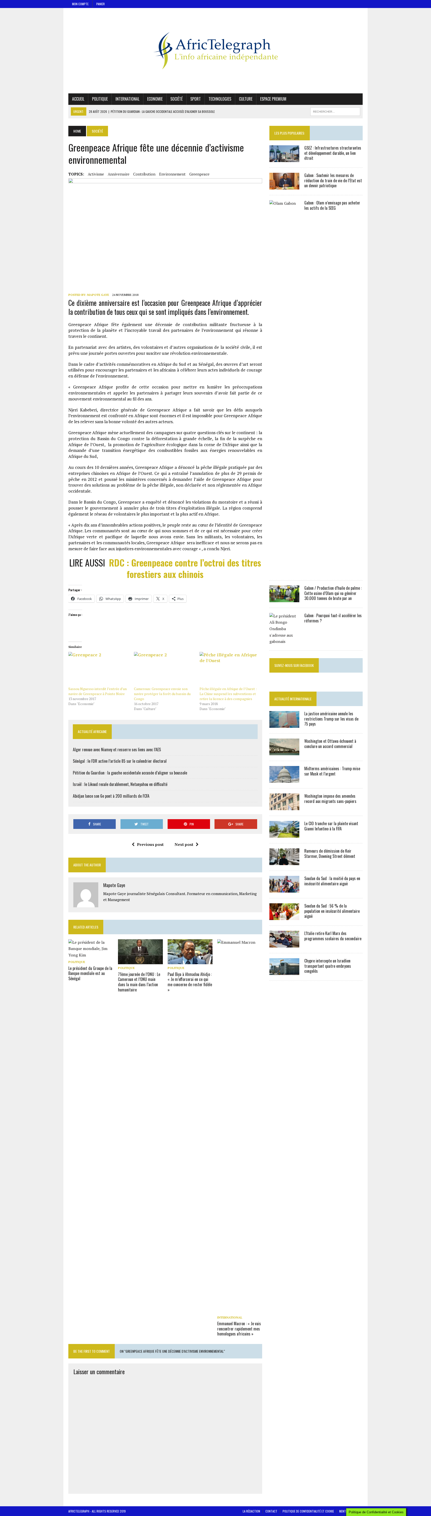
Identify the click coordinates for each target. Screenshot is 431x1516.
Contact (271, 1511)
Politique (100, 99)
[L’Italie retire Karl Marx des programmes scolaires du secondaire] (284, 944)
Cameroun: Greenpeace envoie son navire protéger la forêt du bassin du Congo (162, 693)
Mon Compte (80, 4)
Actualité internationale (293, 698)
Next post (184, 844)
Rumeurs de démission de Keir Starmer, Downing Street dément (329, 853)
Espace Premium (273, 99)
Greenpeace (199, 174)
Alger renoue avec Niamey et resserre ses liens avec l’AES (117, 750)
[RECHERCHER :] (335, 111)
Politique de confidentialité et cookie (308, 1511)
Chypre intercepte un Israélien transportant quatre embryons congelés (327, 966)
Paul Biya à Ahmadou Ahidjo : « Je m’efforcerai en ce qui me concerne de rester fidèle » (190, 982)
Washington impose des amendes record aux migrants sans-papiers (330, 798)
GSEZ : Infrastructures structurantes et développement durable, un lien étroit (332, 153)
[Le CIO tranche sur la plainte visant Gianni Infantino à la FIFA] (284, 834)
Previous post (150, 844)
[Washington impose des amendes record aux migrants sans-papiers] (284, 806)
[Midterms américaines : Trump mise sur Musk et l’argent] (284, 779)
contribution (144, 174)
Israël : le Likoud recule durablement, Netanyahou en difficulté (120, 784)
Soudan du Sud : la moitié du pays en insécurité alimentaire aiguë (332, 881)
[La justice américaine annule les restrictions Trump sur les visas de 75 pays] (284, 724)
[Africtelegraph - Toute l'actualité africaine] (215, 50)
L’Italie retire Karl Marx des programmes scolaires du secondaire (332, 936)
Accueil (78, 99)
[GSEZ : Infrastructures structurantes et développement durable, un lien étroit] (284, 158)
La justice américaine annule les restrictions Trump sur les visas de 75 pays (331, 719)
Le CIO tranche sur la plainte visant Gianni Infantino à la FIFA (331, 826)
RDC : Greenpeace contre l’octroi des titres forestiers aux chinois (185, 568)
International (127, 99)
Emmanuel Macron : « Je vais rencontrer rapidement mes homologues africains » (239, 1329)
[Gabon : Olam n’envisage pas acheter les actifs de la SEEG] (284, 571)
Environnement (172, 174)
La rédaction (251, 1511)
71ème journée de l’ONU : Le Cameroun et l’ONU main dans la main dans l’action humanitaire (139, 982)
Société (176, 99)
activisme (96, 174)
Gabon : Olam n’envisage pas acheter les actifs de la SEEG (332, 205)
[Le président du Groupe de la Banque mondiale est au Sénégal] (90, 955)
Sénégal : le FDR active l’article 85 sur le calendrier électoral (120, 761)
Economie (155, 99)
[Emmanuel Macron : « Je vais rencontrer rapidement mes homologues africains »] (239, 1310)
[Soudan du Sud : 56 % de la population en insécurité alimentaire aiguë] (284, 916)
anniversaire (118, 174)
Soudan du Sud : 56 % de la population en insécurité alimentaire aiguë (332, 911)
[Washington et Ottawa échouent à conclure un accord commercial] (284, 752)
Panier (100, 4)
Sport (195, 99)
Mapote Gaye (98, 295)
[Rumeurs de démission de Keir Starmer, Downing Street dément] (284, 861)
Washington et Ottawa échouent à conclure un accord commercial (330, 743)
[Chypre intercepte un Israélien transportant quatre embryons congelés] (284, 971)
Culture (245, 99)
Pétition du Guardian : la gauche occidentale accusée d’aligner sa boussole (130, 773)
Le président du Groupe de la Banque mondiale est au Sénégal (90, 973)
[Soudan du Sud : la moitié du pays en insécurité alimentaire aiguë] (284, 889)
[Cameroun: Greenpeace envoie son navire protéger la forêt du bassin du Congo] (164, 669)
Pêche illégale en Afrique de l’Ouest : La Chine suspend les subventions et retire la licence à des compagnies (228, 693)
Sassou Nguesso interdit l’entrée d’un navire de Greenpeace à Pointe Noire (97, 691)
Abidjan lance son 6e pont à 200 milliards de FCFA (111, 796)
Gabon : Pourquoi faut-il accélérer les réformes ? (333, 618)
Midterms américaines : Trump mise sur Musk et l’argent (332, 771)
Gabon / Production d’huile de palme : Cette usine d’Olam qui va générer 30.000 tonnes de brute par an (333, 593)
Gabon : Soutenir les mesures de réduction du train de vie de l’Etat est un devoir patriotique (333, 180)
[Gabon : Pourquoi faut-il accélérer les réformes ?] (284, 641)
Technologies (220, 99)
